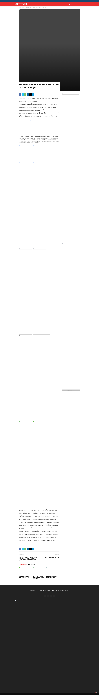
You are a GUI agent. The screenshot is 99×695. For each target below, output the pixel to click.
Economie (45, 4)
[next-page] (21, 581)
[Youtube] (83, 4)
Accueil (32, 4)
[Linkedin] (28, 94)
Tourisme (58, 4)
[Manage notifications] (96, 692)
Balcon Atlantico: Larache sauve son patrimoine (51, 577)
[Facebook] (77, 4)
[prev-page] (19, 581)
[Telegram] (33, 94)
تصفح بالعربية (71, 4)
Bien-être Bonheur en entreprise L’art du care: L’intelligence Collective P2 (50, 557)
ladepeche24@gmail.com (52, 592)
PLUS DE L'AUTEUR (31, 564)
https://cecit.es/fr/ (70, 390)
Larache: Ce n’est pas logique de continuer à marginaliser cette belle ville (39, 577)
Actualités (37, 4)
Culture (51, 4)
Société (64, 4)
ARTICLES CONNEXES (23, 564)
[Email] (30, 94)
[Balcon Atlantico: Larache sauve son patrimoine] (52, 571)
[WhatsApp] (25, 94)
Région (23, 7)
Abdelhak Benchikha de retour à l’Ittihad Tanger (24, 577)
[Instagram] (79, 4)
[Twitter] (81, 4)
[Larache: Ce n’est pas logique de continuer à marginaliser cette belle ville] (39, 571)
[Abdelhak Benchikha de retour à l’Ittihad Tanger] (25, 571)
